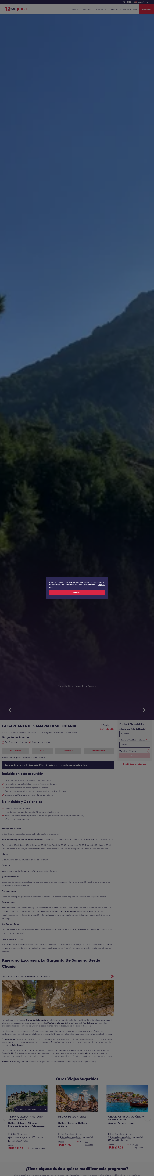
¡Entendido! (77, 593)
